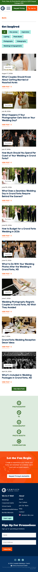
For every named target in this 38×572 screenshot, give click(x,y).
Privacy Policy (27, 567)
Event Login (8, 518)
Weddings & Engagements (13, 46)
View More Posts (19, 389)
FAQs (20, 509)
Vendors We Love (27, 515)
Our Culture (23, 502)
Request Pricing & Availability (19, 476)
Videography (21, 41)
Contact (21, 512)
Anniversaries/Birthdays (10, 509)
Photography (8, 41)
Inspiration (25, 32)
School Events (6, 506)
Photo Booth (18, 37)
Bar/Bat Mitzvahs (7, 513)
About (21, 496)
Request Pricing (19, 8)
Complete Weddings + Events (21, 563)
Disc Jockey (13, 32)
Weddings (5, 500)
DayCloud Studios (22, 565)
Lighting (6, 37)
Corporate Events (8, 503)
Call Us (33, 8)
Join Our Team (23, 506)
